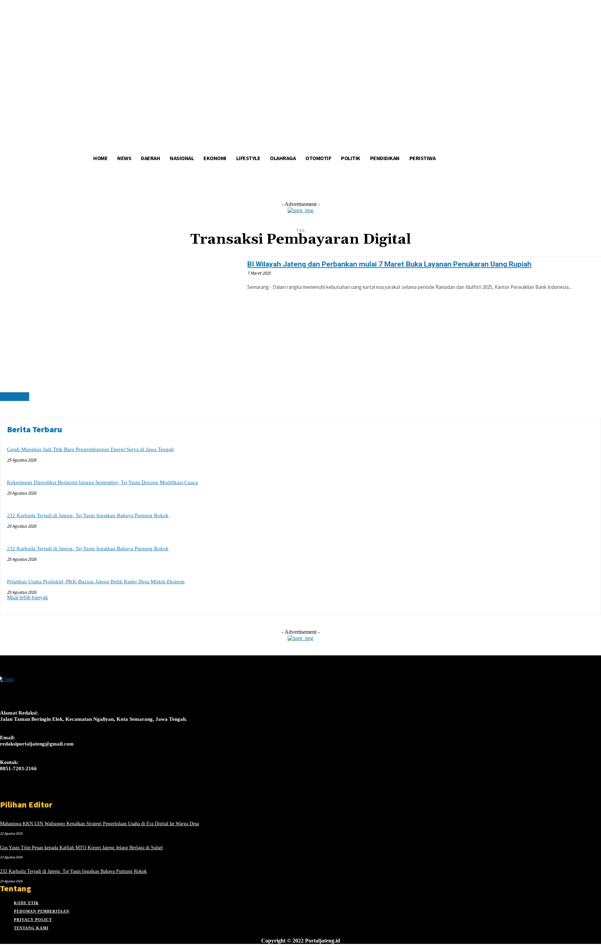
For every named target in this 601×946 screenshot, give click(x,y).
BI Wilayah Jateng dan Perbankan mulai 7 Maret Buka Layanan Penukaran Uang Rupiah (389, 264)
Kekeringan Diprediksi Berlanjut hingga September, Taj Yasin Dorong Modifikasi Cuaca (102, 482)
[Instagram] (16, 793)
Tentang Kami (31, 928)
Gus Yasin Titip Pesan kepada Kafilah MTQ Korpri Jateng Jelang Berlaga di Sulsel (81, 847)
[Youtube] (53, 793)
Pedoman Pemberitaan (41, 911)
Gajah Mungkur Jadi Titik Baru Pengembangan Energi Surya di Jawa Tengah (90, 449)
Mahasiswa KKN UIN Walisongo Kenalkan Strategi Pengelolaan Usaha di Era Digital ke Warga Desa (99, 823)
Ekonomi (14, 396)
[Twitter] (28, 793)
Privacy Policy (33, 919)
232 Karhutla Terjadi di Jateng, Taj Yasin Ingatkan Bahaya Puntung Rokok (88, 515)
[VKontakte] (41, 793)
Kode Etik (26, 903)
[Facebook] (4, 793)
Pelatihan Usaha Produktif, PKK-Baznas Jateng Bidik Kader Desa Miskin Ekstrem (96, 581)
